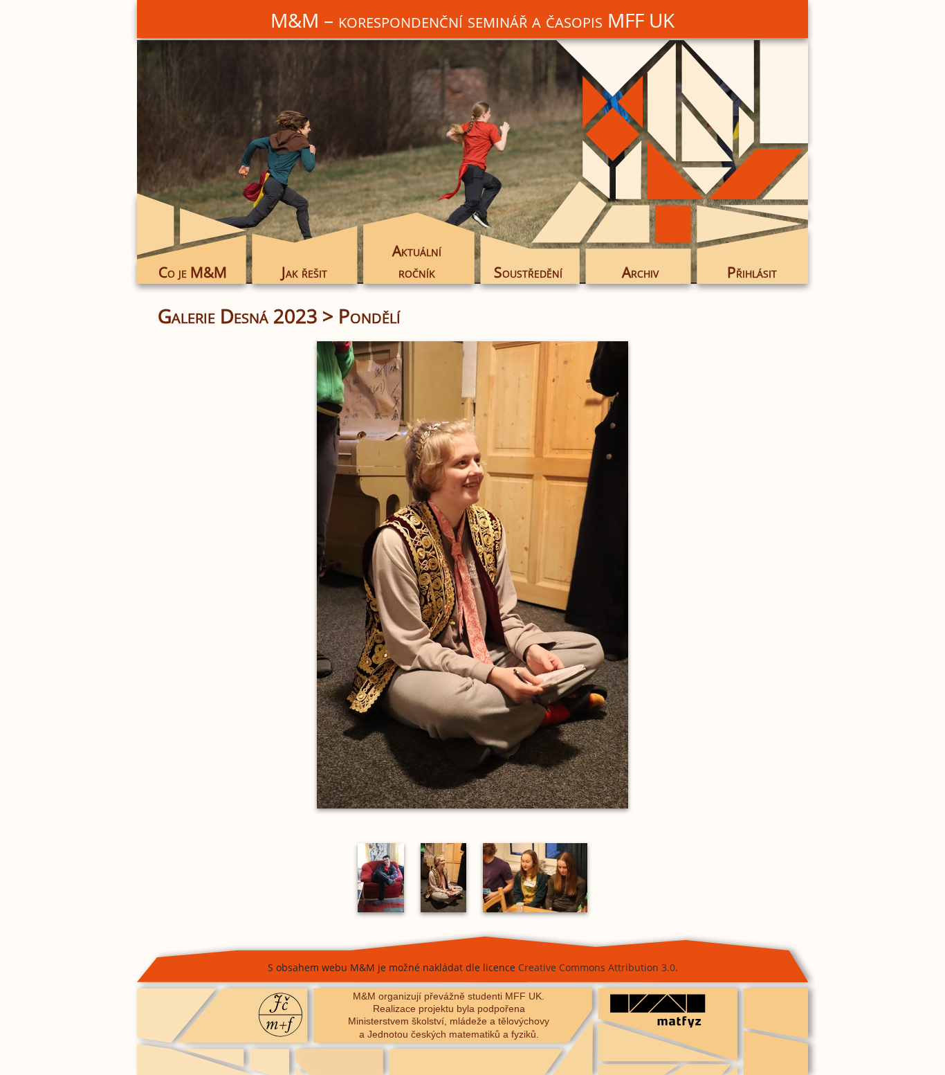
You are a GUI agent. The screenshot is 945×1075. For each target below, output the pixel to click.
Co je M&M (192, 272)
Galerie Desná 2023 (238, 315)
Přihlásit (752, 272)
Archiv (640, 272)
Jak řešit (304, 272)
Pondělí (369, 315)
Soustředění (528, 272)
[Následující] (683, 574)
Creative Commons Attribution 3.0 (596, 967)
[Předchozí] (261, 574)
